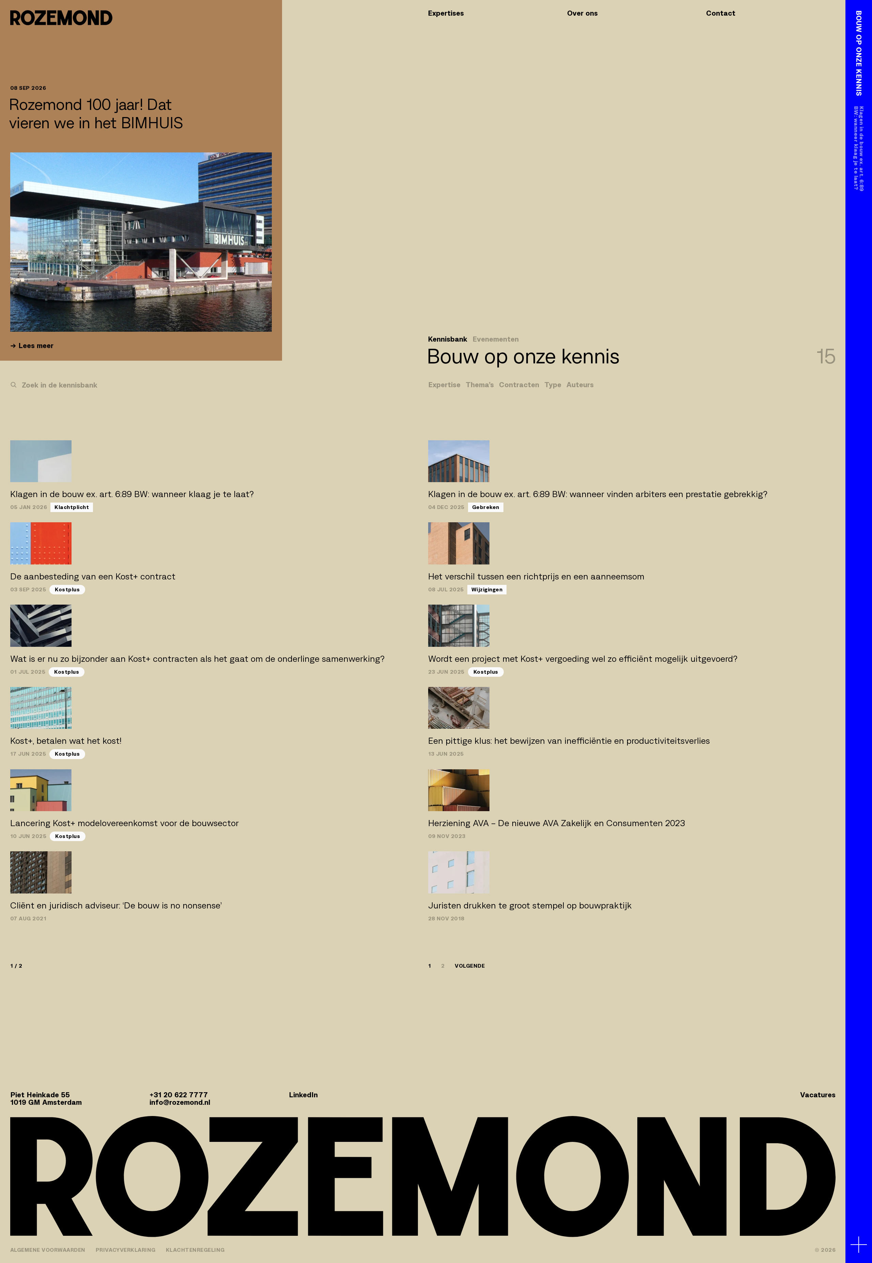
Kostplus (67, 589)
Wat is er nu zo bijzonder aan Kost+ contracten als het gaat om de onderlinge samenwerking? (197, 659)
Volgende (470, 966)
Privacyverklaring (126, 1250)
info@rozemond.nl (180, 1102)
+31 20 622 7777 (179, 1094)
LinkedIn (303, 1094)
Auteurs (580, 385)
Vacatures (818, 1094)
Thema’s (480, 385)
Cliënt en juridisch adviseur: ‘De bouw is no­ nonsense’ (116, 905)
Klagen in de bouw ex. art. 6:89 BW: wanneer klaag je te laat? (132, 494)
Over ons (582, 13)
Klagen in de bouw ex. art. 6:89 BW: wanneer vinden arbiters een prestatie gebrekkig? (597, 494)
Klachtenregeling (195, 1250)
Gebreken (485, 507)
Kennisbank (447, 339)
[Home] (61, 17)
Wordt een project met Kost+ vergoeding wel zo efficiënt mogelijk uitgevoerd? (582, 659)
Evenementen (495, 339)
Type (552, 385)
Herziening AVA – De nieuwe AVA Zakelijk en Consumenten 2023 (556, 823)
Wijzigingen (486, 589)
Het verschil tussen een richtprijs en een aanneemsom (536, 576)
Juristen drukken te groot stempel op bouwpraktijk (530, 905)
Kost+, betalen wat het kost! (66, 741)
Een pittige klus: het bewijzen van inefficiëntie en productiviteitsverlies (569, 741)
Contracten (519, 385)
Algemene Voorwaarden (47, 1250)
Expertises (446, 13)
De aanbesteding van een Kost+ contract (92, 576)
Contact (720, 13)
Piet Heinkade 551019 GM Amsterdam (46, 1098)
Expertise (444, 385)
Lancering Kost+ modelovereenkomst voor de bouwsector (124, 823)
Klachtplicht (71, 507)
